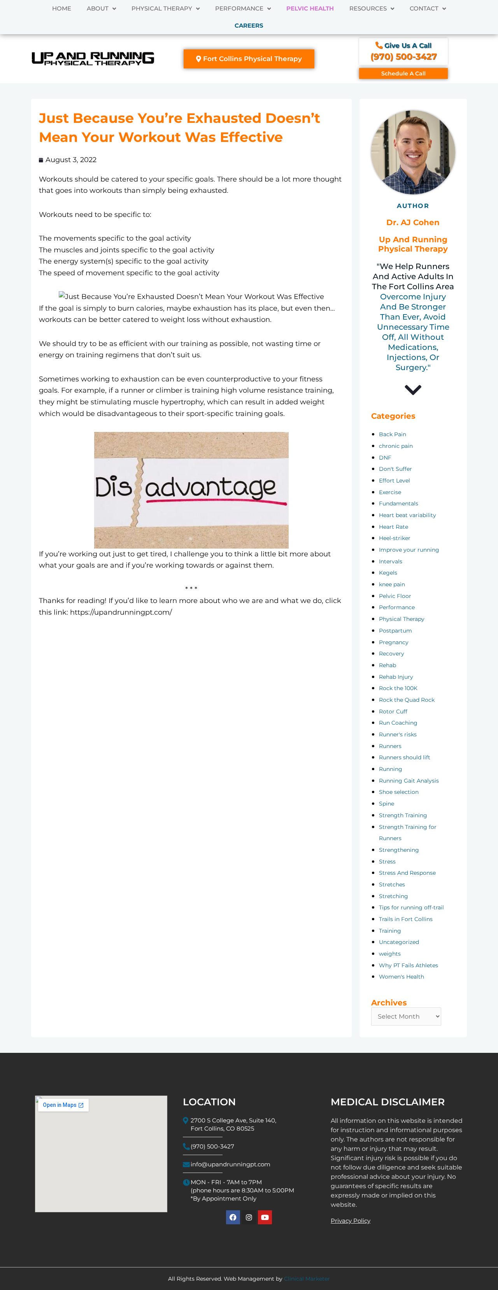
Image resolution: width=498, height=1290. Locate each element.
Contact (424, 8)
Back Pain (392, 434)
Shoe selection (399, 791)
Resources (368, 8)
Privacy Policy (350, 1220)
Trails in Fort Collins (406, 919)
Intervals (390, 561)
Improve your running (409, 549)
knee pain (392, 584)
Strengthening (399, 849)
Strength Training (403, 815)
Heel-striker (394, 538)
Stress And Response (407, 872)
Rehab (387, 665)
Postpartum (395, 630)
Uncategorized (399, 942)
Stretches (392, 884)
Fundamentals (398, 503)
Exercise (390, 492)
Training (390, 930)
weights (390, 953)
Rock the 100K (398, 688)
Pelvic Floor (395, 596)
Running (390, 769)
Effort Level (394, 480)
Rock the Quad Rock (407, 699)
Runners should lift (404, 757)
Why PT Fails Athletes (408, 965)
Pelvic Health (310, 8)
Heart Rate (393, 526)
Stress (387, 861)
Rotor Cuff (393, 711)
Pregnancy (394, 642)
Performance (239, 8)
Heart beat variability (407, 515)
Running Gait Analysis (409, 780)
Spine (386, 803)
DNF (385, 457)
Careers (249, 25)
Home (61, 8)
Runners (390, 746)
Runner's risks (398, 734)
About (98, 8)
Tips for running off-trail (411, 907)
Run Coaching (398, 722)
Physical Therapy (162, 8)
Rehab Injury (396, 676)
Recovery (391, 653)
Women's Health (401, 976)
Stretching (393, 896)
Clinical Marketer (307, 1278)
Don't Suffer (395, 468)
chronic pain (396, 445)
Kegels (388, 572)
